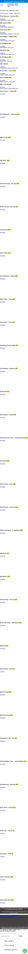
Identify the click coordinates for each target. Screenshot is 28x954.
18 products (2, 579)
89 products (2, 163)
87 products (2, 902)
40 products (2, 59)
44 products (2, 73)
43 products (2, 46)
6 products (2, 53)
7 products (2, 66)
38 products (2, 278)
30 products (2, 140)
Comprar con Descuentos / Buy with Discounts (10, 916)
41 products (2, 19)
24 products (2, 741)
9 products (2, 87)
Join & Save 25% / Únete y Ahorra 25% (9, 915)
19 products (2, 348)
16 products (2, 394)
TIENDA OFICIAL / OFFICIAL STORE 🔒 (14, 1)
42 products (2, 32)
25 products (2, 80)
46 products (2, 787)
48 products (2, 694)
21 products (2, 648)
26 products (2, 371)
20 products (2, 25)
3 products (2, 833)
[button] (25, 951)
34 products (2, 39)
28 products (2, 417)
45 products (2, 209)
